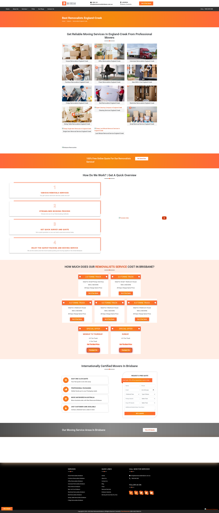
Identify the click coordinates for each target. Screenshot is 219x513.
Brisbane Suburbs (106, 492)
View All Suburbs (150, 430)
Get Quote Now (141, 158)
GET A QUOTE (140, 413)
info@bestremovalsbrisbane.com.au (101, 4)
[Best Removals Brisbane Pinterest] (146, 493)
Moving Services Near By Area (109, 494)
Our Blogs (41, 9)
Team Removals (125, 511)
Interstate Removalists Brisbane (76, 484)
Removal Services (106, 489)
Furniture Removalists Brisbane (76, 478)
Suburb (69, 21)
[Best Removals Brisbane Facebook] (131, 493)
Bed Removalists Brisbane (75, 494)
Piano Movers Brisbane (74, 486)
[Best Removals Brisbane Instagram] (136, 493)
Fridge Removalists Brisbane (75, 500)
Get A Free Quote (146, 3)
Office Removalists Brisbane (75, 481)
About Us (15, 9)
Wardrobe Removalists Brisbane (76, 492)
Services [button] (24, 9)
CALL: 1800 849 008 (207, 9)
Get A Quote (7, 508)
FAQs (33, 9)
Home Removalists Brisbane (75, 475)
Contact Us (50, 9)
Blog (103, 484)
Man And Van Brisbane (74, 489)
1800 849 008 (135, 478)
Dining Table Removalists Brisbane (77, 497)
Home (7, 9)
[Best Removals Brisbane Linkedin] (141, 493)
